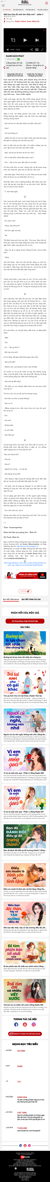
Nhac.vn (27, 1180)
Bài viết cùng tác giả (31, 599)
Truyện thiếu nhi (43, 10)
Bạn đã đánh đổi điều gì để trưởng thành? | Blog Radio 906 (25, 850)
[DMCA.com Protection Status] (20, 1168)
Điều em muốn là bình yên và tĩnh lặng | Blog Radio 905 (25, 889)
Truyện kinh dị (18, 10)
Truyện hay (7, 10)
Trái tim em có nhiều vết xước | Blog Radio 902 (23, 1005)
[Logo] (42, 30)
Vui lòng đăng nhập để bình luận (25, 621)
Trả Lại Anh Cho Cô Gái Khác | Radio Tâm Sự (23, 696)
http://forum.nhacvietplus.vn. (28, 546)
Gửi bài (23, 591)
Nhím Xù (35, 21)
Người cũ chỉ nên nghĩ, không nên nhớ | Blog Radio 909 (25, 735)
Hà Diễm (21, 1051)
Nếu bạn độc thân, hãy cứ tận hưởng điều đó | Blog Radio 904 (25, 928)
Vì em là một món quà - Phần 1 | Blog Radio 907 (24, 812)
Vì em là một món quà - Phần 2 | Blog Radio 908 (24, 773)
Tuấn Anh (22, 1128)
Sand (19, 1066)
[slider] (25, 46)
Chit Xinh (22, 1113)
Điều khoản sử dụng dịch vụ (25, 1177)
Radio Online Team (23, 21)
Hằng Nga (22, 1097)
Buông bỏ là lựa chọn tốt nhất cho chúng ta (22, 657)
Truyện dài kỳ (30, 10)
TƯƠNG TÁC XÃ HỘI (25, 1019)
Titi (19, 1082)
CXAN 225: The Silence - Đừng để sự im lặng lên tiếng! (35, 75)
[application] (25, 40)
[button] (13, 40)
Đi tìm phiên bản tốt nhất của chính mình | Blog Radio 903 (25, 966)
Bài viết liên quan (11, 599)
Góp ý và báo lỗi (25, 1178)
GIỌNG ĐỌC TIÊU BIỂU (25, 1043)
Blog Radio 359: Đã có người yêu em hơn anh (15, 75)
